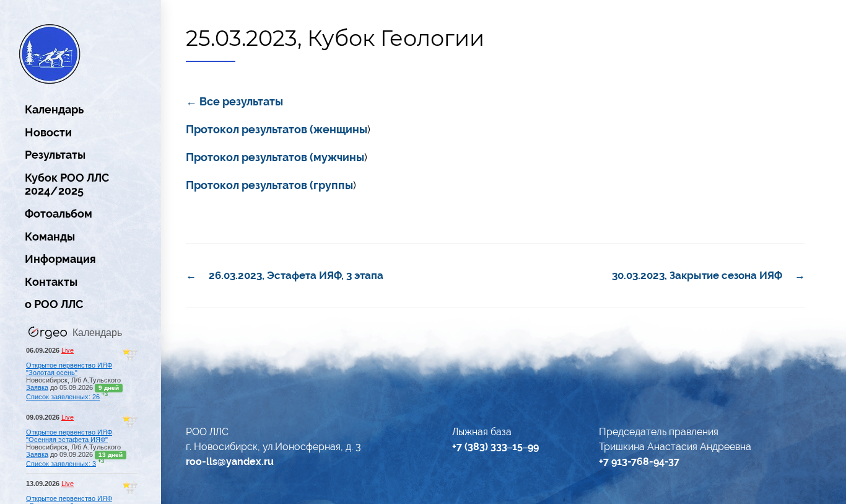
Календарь (54, 109)
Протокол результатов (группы (269, 185)
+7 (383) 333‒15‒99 (495, 447)
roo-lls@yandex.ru (230, 461)
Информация (60, 258)
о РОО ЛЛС (54, 304)
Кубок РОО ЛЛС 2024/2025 (67, 184)
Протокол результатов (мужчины (275, 157)
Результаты (55, 154)
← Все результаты (234, 101)
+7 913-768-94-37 (639, 461)
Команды (50, 236)
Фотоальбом (58, 213)
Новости (48, 132)
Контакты (51, 281)
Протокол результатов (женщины (276, 129)
